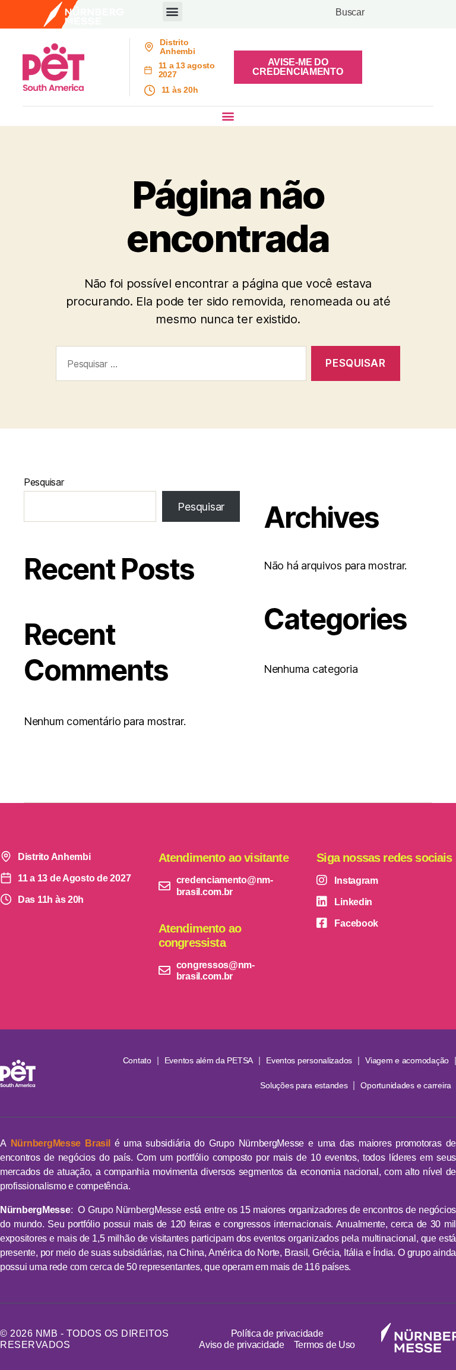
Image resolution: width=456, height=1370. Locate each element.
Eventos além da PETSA (208, 1060)
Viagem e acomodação (407, 1060)
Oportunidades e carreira (405, 1085)
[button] (172, 11)
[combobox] (382, 14)
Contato (137, 1060)
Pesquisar (44, 482)
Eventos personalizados (309, 1060)
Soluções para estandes (303, 1085)
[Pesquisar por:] (178, 366)
